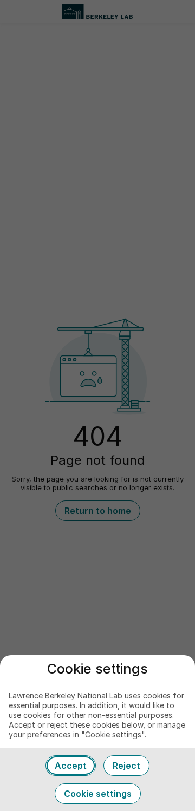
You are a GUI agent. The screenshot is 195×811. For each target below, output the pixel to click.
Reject (126, 765)
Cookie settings (98, 793)
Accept (71, 765)
